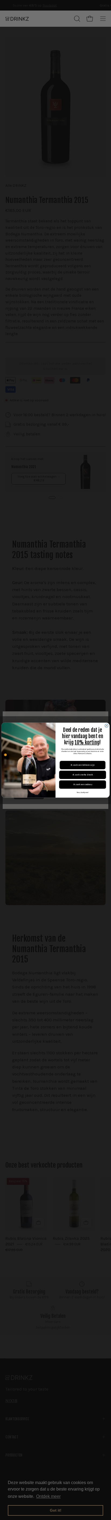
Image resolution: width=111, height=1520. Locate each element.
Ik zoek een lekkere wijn (83, 765)
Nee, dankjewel (83, 792)
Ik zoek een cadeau (82, 784)
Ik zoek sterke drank (82, 774)
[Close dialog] (106, 725)
